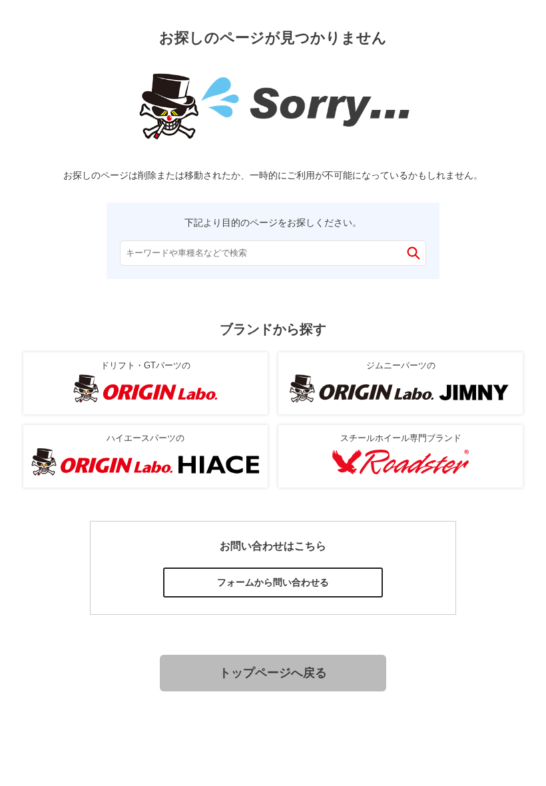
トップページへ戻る (273, 672)
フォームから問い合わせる (273, 582)
